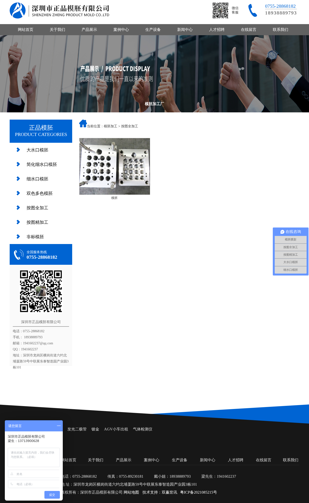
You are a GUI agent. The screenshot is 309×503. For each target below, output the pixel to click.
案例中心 (121, 29)
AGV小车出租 (116, 429)
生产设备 (153, 29)
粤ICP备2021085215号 (198, 492)
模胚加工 (110, 126)
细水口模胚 (37, 179)
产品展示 (89, 29)
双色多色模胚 (40, 193)
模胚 (114, 198)
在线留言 (248, 29)
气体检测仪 (142, 429)
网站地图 (131, 492)
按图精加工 (37, 222)
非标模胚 (35, 236)
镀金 (95, 429)
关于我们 (57, 29)
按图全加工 (37, 207)
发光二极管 (77, 429)
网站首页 (25, 29)
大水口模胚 (37, 150)
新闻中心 (185, 29)
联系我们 (280, 29)
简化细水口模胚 (42, 164)
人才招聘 (217, 29)
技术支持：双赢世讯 (159, 492)
